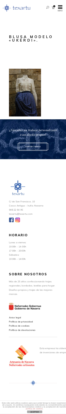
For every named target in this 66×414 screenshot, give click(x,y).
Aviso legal (15, 317)
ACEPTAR (34, 412)
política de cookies (34, 409)
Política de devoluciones (22, 330)
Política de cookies (19, 325)
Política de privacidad (21, 321)
